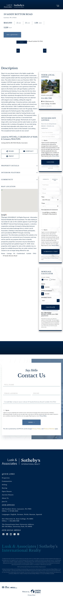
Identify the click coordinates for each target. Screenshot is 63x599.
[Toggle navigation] (57, 6)
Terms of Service (55, 258)
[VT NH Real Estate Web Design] (31, 592)
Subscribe (50, 162)
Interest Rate (46, 297)
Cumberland (21, 253)
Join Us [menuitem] (4, 501)
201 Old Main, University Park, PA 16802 (17, 526)
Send (30, 422)
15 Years (53, 279)
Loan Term (45, 277)
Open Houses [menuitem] (7, 491)
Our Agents (49, 106)
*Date (42, 197)
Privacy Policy (55, 156)
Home (3, 253)
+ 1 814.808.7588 (13, 521)
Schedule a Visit (55, 180)
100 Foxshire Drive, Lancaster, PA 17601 (16, 509)
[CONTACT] (12, 34)
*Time (43, 203)
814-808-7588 (46, 98)
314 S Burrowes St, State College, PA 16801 (17, 519)
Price (43, 284)
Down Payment (46, 290)
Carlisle (28, 253)
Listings (9, 253)
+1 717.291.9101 (13, 511)
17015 (34, 253)
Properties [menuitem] (6, 478)
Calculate (50, 307)
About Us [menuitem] (5, 498)
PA (14, 253)
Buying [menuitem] (4, 488)
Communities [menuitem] (7, 481)
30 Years (46, 279)
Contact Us (43, 106)
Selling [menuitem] (4, 484)
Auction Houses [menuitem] (8, 495)
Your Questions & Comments (49, 209)
